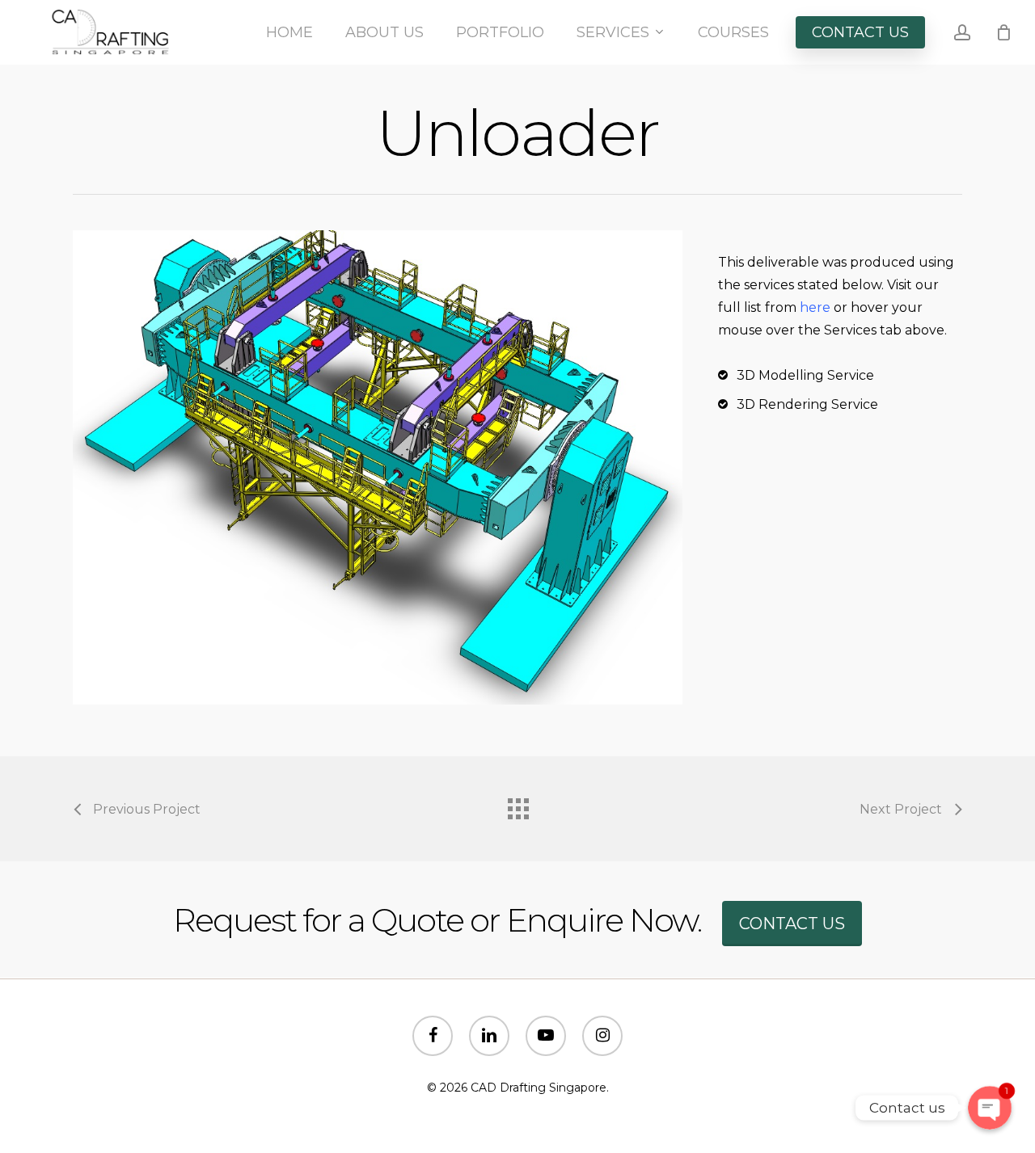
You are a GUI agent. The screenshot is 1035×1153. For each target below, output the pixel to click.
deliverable (783, 262)
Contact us (792, 923)
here (815, 307)
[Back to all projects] (517, 805)
